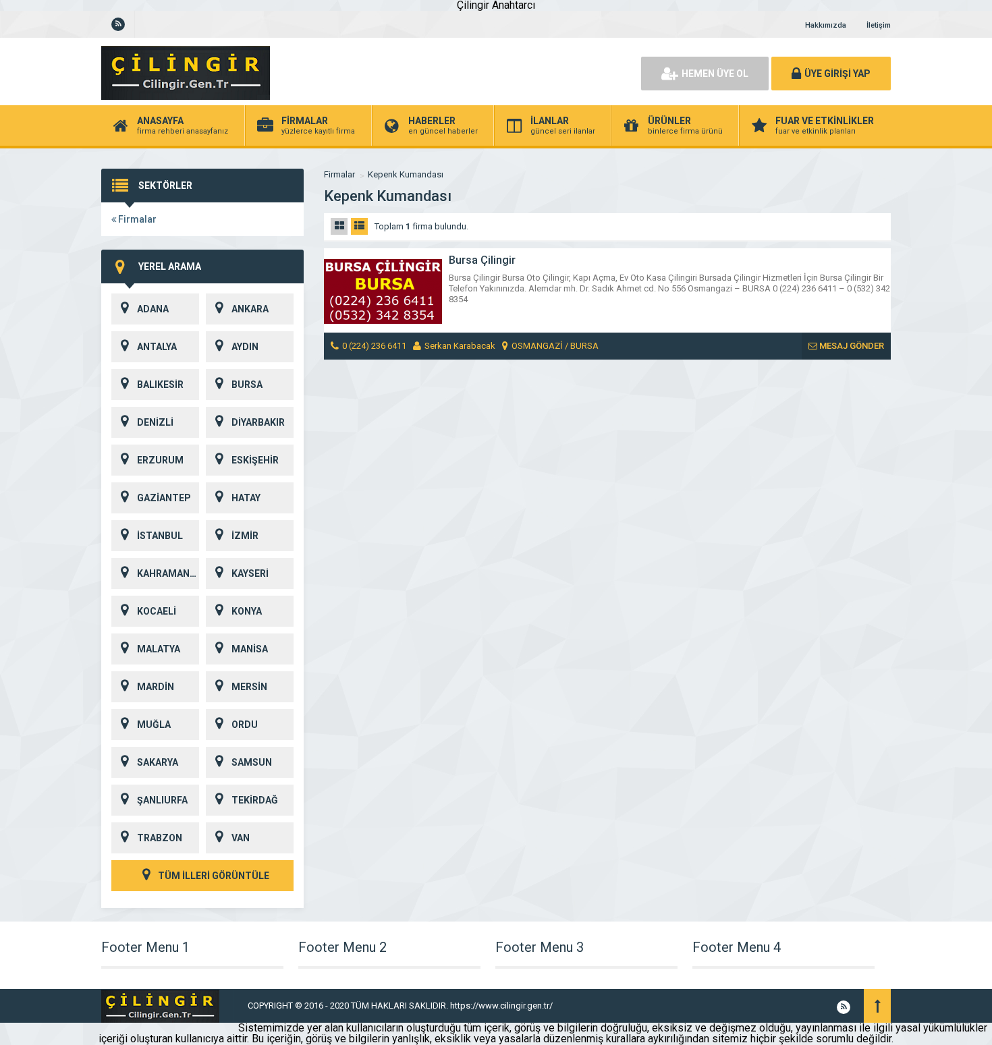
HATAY (245, 497)
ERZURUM (160, 460)
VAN (240, 837)
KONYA (246, 611)
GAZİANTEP (164, 497)
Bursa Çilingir (482, 260)
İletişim (878, 25)
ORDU (244, 724)
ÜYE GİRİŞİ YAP (837, 73)
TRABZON (159, 837)
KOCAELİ (156, 611)
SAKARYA (157, 762)
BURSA (247, 384)
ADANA (153, 309)
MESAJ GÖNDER (850, 346)
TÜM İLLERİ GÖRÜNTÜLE (212, 875)
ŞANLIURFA (162, 800)
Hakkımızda (825, 25)
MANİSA (249, 649)
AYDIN (244, 346)
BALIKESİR (160, 384)
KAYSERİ (250, 573)
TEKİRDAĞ (254, 800)
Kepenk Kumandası (405, 174)
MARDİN (155, 686)
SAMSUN (251, 762)
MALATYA (158, 649)
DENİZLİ (155, 422)
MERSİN (249, 686)
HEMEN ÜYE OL (715, 73)
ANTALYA (157, 346)
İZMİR (244, 535)
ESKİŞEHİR (255, 460)
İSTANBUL (160, 535)
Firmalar (136, 219)
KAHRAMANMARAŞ (168, 573)
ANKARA (250, 309)
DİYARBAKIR (258, 422)
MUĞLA (154, 724)
